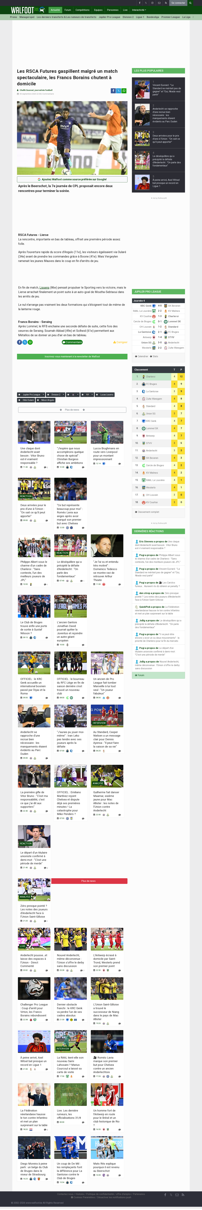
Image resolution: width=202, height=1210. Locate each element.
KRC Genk (146, 305)
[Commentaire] (83, 467)
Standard (173, 326)
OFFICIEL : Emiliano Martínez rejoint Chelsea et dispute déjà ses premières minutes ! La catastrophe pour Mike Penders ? (69, 803)
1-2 (160, 326)
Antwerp (147, 337)
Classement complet (148, 512)
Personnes (112, 10)
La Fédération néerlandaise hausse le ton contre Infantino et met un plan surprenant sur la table (33, 1118)
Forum (67, 10)
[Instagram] (152, 3)
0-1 (160, 321)
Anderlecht (173, 342)
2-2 (160, 310)
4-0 (160, 305)
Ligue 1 (140, 17)
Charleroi (173, 316)
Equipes (98, 10)
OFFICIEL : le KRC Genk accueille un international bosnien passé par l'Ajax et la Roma (33, 686)
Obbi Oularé (28, 400)
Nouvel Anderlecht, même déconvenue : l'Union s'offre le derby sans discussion (157, 665)
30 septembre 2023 (28, 94)
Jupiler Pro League (109, 17)
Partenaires (139, 1194)
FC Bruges (173, 332)
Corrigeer (121, 342)
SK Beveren (174, 305)
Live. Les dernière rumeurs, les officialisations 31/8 (69, 1114)
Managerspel (27, 17)
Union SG (146, 342)
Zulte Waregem (176, 347)
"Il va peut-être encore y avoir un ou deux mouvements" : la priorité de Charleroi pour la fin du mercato (157, 637)
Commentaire (48, 94)
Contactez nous (65, 1194)
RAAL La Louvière (142, 311)
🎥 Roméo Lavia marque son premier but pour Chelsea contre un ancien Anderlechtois (105, 1065)
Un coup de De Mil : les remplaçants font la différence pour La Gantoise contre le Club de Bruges (69, 1171)
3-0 (160, 342)
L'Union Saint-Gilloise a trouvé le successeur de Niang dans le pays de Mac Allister (106, 1012)
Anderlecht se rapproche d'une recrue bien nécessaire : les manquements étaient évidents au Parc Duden (33, 742)
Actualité (55, 10)
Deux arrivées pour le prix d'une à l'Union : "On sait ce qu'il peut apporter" (166, 138)
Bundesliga (153, 17)
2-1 (160, 332)
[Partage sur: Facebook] (113, 90)
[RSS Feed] (166, 3)
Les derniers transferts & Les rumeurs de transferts (66, 17)
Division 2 (128, 17)
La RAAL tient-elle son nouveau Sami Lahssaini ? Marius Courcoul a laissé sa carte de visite (70, 1065)
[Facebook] (140, 3)
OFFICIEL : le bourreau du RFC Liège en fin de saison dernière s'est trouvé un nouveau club (70, 686)
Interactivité (138, 10)
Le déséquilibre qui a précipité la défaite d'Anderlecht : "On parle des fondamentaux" (69, 569)
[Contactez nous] (159, 3)
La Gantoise (145, 332)
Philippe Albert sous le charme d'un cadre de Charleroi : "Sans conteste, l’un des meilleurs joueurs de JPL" (157, 558)
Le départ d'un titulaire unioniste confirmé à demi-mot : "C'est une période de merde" (155, 651)
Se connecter (178, 2)
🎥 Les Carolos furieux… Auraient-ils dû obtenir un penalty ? (157, 584)
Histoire (80, 1194)
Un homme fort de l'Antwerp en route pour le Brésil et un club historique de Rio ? (106, 1118)
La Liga (186, 17)
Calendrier (143, 356)
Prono (13, 17)
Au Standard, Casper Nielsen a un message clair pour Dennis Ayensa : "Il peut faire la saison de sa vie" (106, 739)
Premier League (170, 17)
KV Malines (174, 311)
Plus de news (72, 409)
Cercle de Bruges (143, 321)
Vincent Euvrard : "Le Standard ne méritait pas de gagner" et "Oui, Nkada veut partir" (157, 572)
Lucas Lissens (106, 394)
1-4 (160, 337)
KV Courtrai (146, 316)
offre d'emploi (123, 1194)
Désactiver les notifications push (114, 1197)
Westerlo (147, 347)
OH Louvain (146, 326)
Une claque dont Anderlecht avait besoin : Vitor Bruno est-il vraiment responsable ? (32, 455)
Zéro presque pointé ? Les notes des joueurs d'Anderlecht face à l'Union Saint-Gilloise (157, 596)
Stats (155, 356)
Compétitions (82, 10)
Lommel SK (174, 321)
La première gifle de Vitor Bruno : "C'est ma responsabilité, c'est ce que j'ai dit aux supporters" (34, 799)
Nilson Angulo (47, 400)
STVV (171, 337)
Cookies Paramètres (84, 1197)
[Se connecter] (19, 394)
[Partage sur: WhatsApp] (123, 90)
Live (125, 10)
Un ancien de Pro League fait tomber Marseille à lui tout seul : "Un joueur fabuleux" (104, 686)
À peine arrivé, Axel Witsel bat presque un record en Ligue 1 (33, 1061)
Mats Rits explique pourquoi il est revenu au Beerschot (106, 1167)
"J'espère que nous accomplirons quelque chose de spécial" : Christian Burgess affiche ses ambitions (70, 455)
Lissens (44, 287)
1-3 (160, 316)
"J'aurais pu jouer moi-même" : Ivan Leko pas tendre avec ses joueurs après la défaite (70, 739)
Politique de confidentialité (100, 1194)
